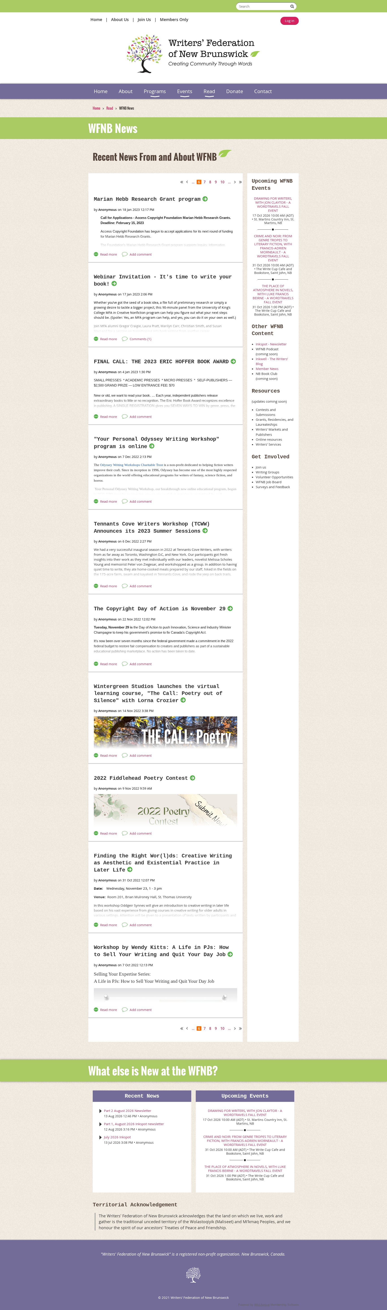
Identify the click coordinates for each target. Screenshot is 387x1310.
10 (222, 182)
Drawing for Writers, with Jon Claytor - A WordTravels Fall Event (273, 204)
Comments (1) (140, 339)
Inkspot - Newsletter (271, 344)
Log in (289, 20)
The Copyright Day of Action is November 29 (160, 609)
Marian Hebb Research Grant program (147, 199)
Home (96, 19)
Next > (235, 182)
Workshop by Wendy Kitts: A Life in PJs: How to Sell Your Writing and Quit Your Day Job (161, 951)
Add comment (141, 254)
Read (109, 108)
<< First (182, 182)
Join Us (144, 19)
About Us (120, 19)
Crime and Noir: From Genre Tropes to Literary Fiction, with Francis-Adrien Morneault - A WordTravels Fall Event (273, 248)
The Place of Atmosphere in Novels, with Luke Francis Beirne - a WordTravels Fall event (273, 294)
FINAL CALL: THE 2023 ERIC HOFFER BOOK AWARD (161, 362)
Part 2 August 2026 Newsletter (127, 1110)
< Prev (187, 182)
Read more (108, 254)
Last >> (240, 182)
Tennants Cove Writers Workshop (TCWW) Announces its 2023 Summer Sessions (152, 527)
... (193, 182)
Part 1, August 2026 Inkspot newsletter (134, 1124)
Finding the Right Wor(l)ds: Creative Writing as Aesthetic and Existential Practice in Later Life (163, 863)
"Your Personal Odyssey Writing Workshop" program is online (156, 442)
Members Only (174, 19)
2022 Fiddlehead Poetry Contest (141, 778)
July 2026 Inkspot (117, 1137)
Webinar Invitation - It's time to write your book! (163, 280)
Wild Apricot (262, 1304)
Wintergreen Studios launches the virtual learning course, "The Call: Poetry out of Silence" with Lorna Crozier (158, 694)
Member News (267, 368)
